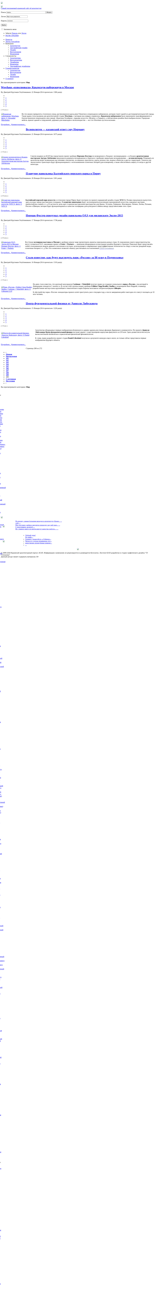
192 (7, 360)
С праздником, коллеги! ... (25, 527)
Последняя (10, 381)
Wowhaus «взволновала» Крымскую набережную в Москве (37, 87)
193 (7, 363)
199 (7, 375)
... (26, 545)
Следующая (11, 379)
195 (7, 367)
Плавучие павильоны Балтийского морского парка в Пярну (63, 173)
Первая (9, 354)
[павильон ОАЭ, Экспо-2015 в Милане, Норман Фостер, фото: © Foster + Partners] (12, 248)
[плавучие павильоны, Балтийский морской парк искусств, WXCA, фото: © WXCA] (13, 206)
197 (7, 371)
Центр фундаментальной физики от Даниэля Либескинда (62, 303)
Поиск (3, 12)
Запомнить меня (10, 29)
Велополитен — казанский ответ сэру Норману (55, 129)
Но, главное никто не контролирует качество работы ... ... (36, 529)
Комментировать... (18, 124)
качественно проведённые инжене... (38, 543)
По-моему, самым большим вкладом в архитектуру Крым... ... (38, 521)
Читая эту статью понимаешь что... (38, 541)
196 (7, 369)
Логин (3, 16)
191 (7, 358)
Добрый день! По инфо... (30, 536)
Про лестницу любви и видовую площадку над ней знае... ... (37, 525)
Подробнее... (6, 124)
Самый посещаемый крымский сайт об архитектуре (21, 8)
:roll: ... (18, 523)
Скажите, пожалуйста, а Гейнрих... (38, 539)
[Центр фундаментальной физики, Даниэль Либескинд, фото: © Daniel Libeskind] (17, 337)
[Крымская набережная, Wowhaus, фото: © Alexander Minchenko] (11, 120)
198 (7, 373)
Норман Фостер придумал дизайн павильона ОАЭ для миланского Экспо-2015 (74, 215)
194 (7, 365)
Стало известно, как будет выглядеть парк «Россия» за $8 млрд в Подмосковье (74, 257)
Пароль (4, 21)
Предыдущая (11, 356)
